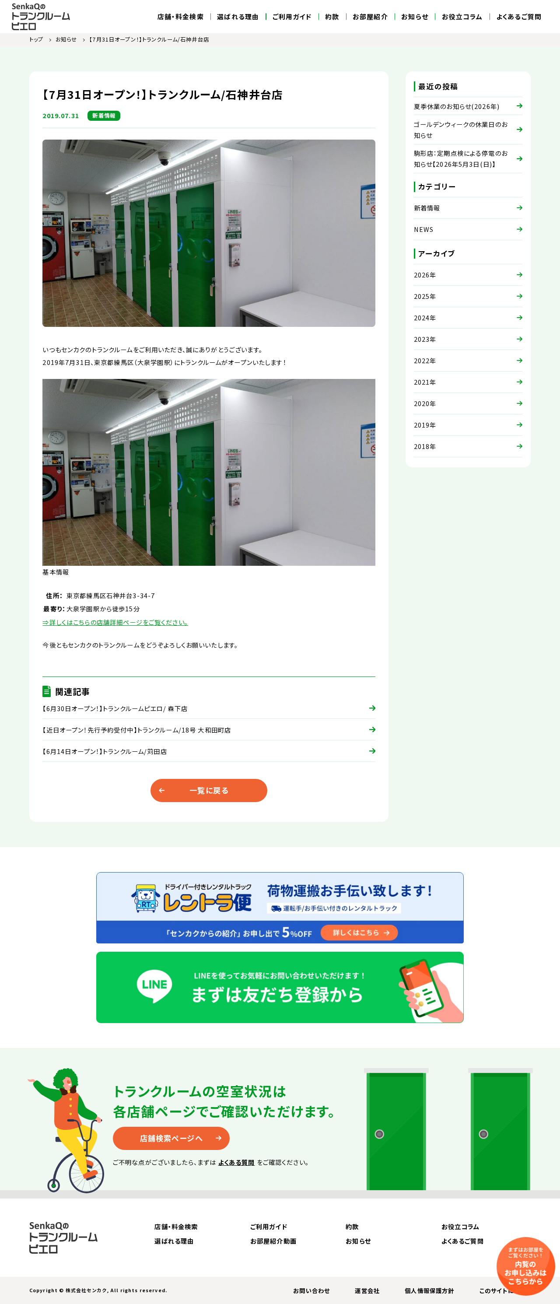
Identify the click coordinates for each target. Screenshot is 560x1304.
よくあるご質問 (519, 17)
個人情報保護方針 (429, 1290)
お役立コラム (462, 17)
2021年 (425, 381)
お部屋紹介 (370, 17)
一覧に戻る (208, 790)
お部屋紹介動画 (273, 1240)
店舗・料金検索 (181, 17)
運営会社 (367, 1290)
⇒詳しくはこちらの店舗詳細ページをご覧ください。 (115, 622)
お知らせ (414, 17)
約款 (332, 17)
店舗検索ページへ (171, 1137)
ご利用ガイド (292, 17)
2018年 (425, 446)
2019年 (425, 424)
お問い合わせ (311, 1290)
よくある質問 (236, 1162)
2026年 (425, 274)
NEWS (424, 229)
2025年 (425, 296)
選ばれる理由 (238, 17)
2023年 (425, 339)
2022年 (425, 360)
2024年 (425, 317)
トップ (36, 39)
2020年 (425, 403)
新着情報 (427, 207)
